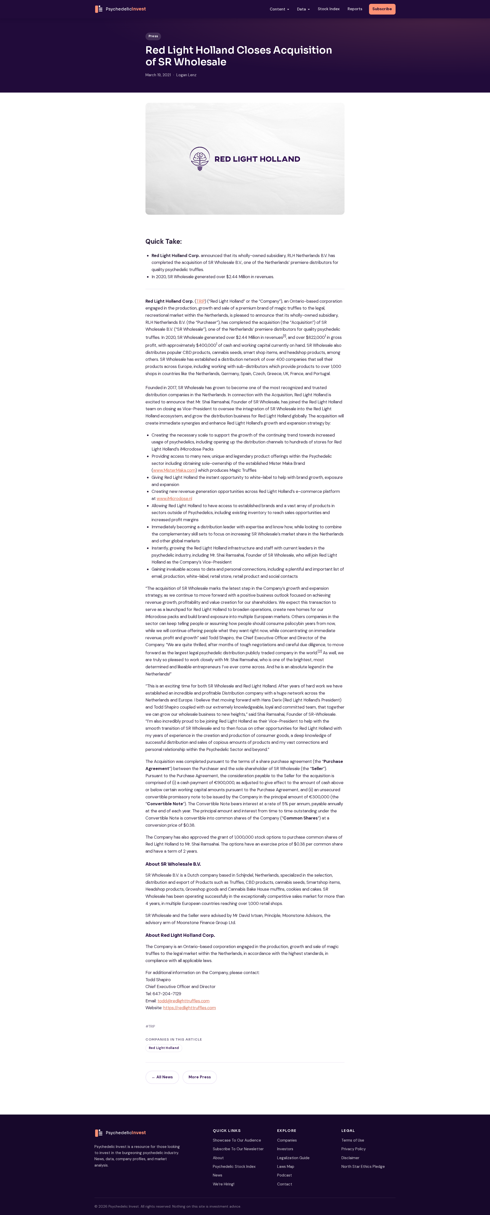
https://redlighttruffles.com (189, 1008)
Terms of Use (352, 1140)
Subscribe (382, 8)
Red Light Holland (164, 1048)
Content (277, 9)
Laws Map (285, 1166)
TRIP (200, 301)
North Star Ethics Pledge (363, 1166)
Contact (284, 1184)
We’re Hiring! (223, 1184)
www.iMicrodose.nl (174, 498)
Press (153, 36)
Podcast (284, 1175)
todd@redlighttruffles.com (183, 1001)
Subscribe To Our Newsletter (238, 1149)
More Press (200, 1077)
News (217, 1175)
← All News (162, 1077)
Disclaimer (350, 1157)
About (218, 1157)
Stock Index (329, 8)
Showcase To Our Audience (237, 1140)
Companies (287, 1140)
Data (301, 9)
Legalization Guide (293, 1157)
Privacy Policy (353, 1149)
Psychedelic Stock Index (234, 1166)
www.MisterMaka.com (174, 470)
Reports (355, 8)
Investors (285, 1149)
